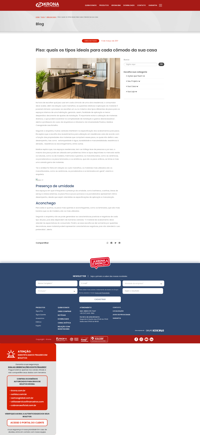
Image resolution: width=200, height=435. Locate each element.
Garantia (152, 5)
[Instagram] (141, 339)
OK (161, 64)
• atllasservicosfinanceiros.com (27, 401)
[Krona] (47, 4)
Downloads (128, 5)
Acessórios (40, 318)
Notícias (62, 315)
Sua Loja (131, 91)
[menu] (161, 5)
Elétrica (38, 322)
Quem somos (91, 5)
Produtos (104, 5)
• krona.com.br (17, 390)
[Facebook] (136, 339)
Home (38, 17)
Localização (118, 311)
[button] (107, 243)
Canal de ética (64, 323)
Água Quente (41, 315)
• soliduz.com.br (18, 394)
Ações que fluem (135, 76)
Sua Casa (131, 86)
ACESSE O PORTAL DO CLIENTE (27, 422)
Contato (141, 5)
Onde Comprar (64, 311)
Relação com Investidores (64, 327)
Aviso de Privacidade (102, 293)
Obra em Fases (51, 17)
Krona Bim (116, 5)
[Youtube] (146, 339)
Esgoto (38, 326)
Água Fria (39, 311)
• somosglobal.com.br (21, 397)
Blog (43, 17)
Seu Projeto (132, 81)
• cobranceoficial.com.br (23, 405)
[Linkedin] (151, 339)
